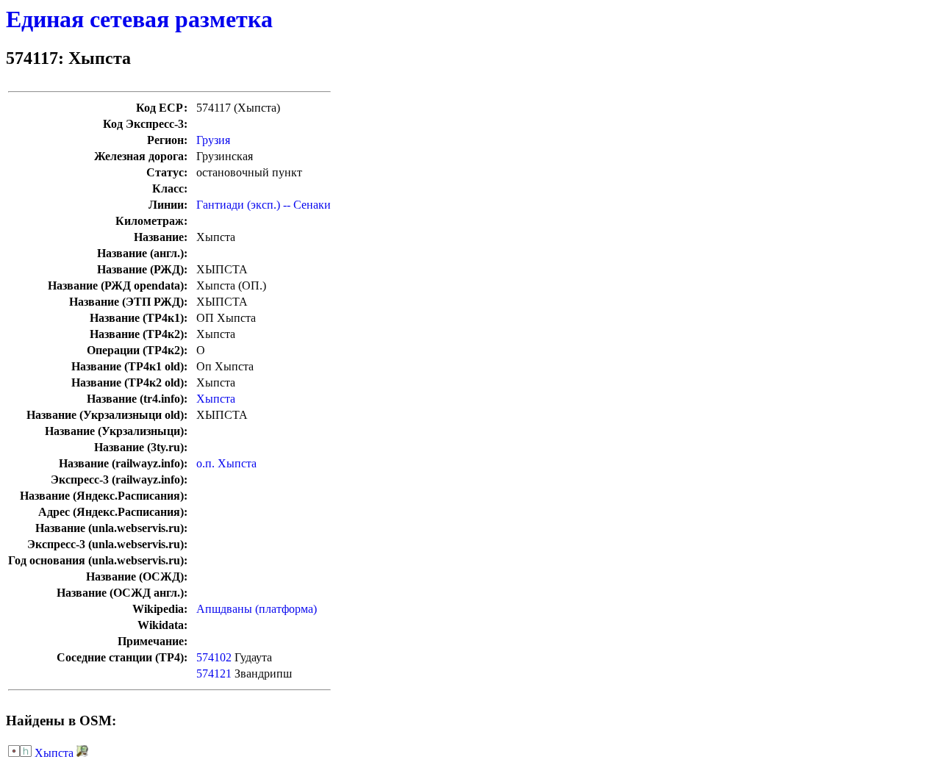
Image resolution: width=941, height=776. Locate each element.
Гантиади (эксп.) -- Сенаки (263, 204)
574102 (214, 657)
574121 (214, 673)
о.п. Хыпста (226, 463)
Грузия (213, 140)
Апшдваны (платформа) (256, 609)
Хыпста (215, 398)
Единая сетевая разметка (139, 19)
